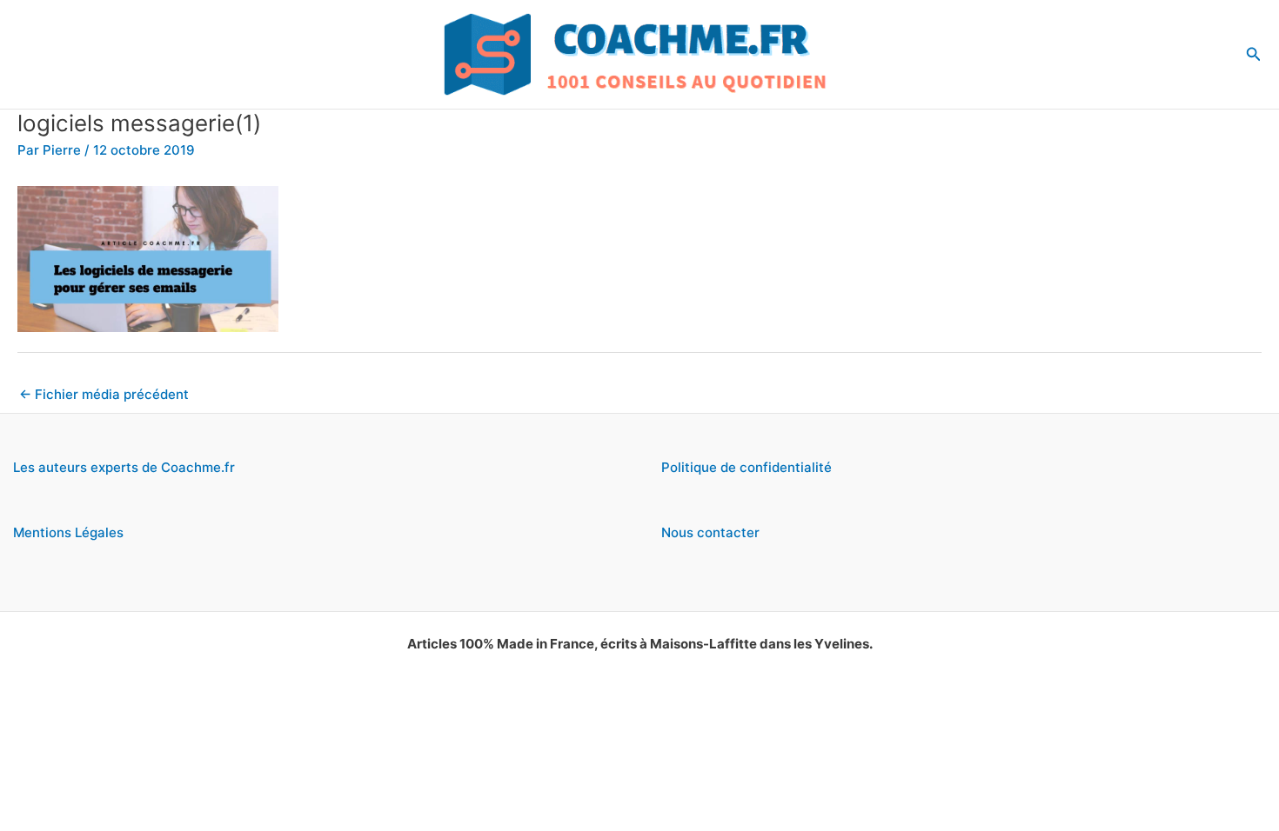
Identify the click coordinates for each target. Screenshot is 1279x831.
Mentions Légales (68, 532)
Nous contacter (710, 532)
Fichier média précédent (104, 394)
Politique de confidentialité (746, 467)
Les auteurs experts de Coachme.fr (124, 467)
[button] (1254, 54)
